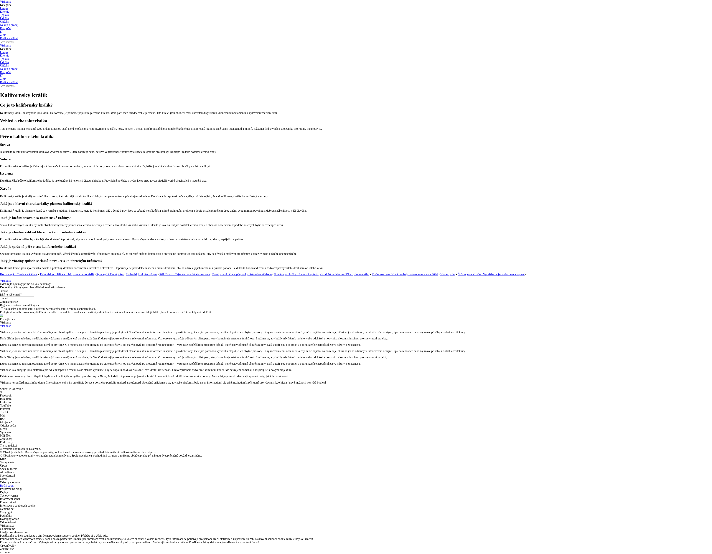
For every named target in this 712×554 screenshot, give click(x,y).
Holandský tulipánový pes (141, 274)
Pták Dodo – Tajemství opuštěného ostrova (184, 274)
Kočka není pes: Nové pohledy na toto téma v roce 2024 (405, 274)
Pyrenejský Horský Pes (110, 274)
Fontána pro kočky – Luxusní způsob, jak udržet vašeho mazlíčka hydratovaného (321, 274)
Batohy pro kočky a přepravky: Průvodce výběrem (242, 274)
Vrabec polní (447, 274)
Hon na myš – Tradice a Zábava (18, 274)
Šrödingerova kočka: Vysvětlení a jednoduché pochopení (491, 274)
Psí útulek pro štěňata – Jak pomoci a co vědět (67, 274)
